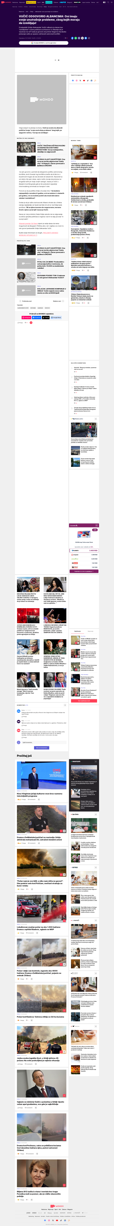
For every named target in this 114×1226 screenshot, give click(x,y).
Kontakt (43, 1216)
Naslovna (21, 11)
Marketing (31, 1216)
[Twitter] (80, 81)
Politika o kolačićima (65, 1216)
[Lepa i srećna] (56, 1213)
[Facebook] (73, 81)
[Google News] (91, 81)
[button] (66, 38)
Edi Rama (33, 308)
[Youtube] (84, 81)
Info (27, 11)
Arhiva (73, 1216)
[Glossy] (50, 1213)
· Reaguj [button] (75, 172)
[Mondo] (6, 2)
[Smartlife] (62, 1213)
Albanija (40, 308)
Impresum (37, 1216)
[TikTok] (88, 81)
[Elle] (40, 1213)
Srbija (31, 11)
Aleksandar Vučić (23, 308)
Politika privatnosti (80, 1216)
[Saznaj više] (95, 419)
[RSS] (95, 81)
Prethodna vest (27, 301)
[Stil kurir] (45, 1213)
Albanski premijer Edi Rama (28, 223)
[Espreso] (34, 1213)
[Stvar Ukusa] (85, 1213)
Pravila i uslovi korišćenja (52, 1216)
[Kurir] (28, 1213)
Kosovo (47, 308)
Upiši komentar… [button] (28, 742)
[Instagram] (77, 81)
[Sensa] (69, 1213)
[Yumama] (76, 1213)
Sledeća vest (57, 301)
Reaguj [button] (21, 322)
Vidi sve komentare (41, 747)
